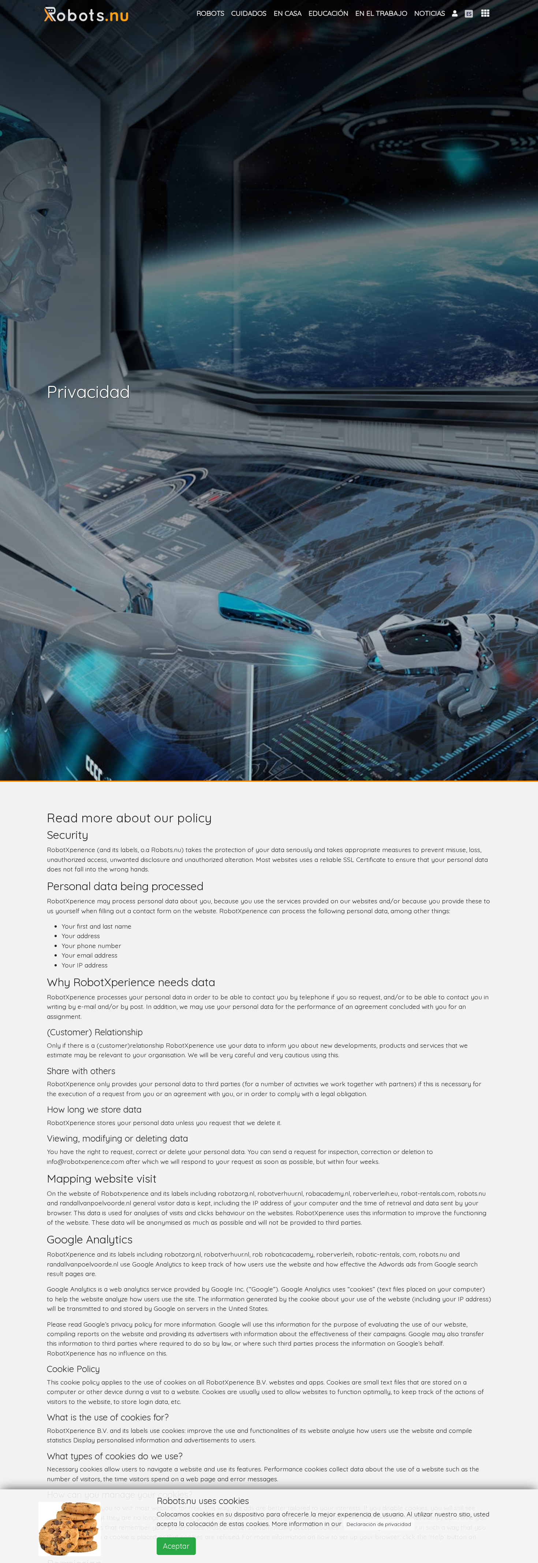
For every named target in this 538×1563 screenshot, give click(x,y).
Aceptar (176, 1546)
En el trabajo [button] (381, 13)
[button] (485, 13)
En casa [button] (288, 13)
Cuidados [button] (248, 13)
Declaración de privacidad (379, 1524)
